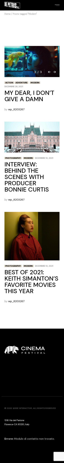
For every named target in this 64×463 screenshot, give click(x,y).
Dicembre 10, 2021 (44, 158)
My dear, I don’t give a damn (29, 96)
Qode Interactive (22, 408)
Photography (13, 158)
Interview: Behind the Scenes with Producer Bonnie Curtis (26, 176)
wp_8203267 (16, 109)
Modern (35, 83)
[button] (48, 72)
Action (9, 83)
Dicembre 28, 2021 (13, 87)
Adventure (21, 83)
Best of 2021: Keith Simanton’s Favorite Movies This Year (31, 281)
